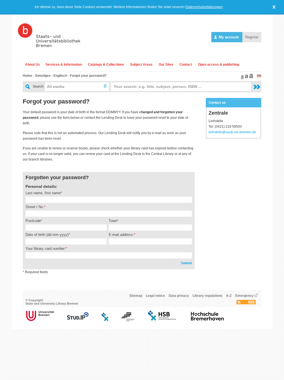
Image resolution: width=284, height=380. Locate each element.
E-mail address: (121, 235)
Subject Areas (141, 64)
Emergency (244, 296)
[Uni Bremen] (40, 320)
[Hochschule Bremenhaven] (207, 320)
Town (113, 221)
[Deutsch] (259, 76)
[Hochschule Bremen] (162, 320)
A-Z (229, 296)
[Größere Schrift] (246, 78)
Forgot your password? (88, 76)
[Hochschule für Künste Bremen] (128, 320)
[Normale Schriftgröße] (242, 78)
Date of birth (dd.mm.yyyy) (47, 235)
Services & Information (63, 64)
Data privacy (179, 296)
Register (251, 37)
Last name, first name (43, 193)
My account (229, 37)
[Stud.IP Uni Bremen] (78, 320)
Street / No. (35, 207)
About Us (32, 64)
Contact (185, 64)
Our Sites (166, 64)
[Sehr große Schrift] (250, 78)
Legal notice (155, 296)
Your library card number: (46, 248)
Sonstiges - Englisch (51, 76)
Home (27, 76)
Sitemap (135, 296)
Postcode (33, 221)
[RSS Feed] (246, 303)
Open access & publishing (218, 64)
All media (55, 86)
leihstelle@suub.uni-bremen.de (232, 132)
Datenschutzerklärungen (204, 7)
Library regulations (207, 296)
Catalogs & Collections (106, 64)
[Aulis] (105, 320)
